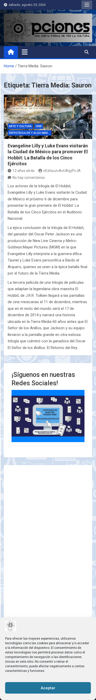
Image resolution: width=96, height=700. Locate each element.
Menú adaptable (86, 5)
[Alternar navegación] (24, 52)
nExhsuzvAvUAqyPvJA (62, 171)
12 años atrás (24, 171)
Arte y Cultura (20, 126)
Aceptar (48, 688)
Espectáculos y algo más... (29, 133)
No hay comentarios (29, 178)
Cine (39, 126)
